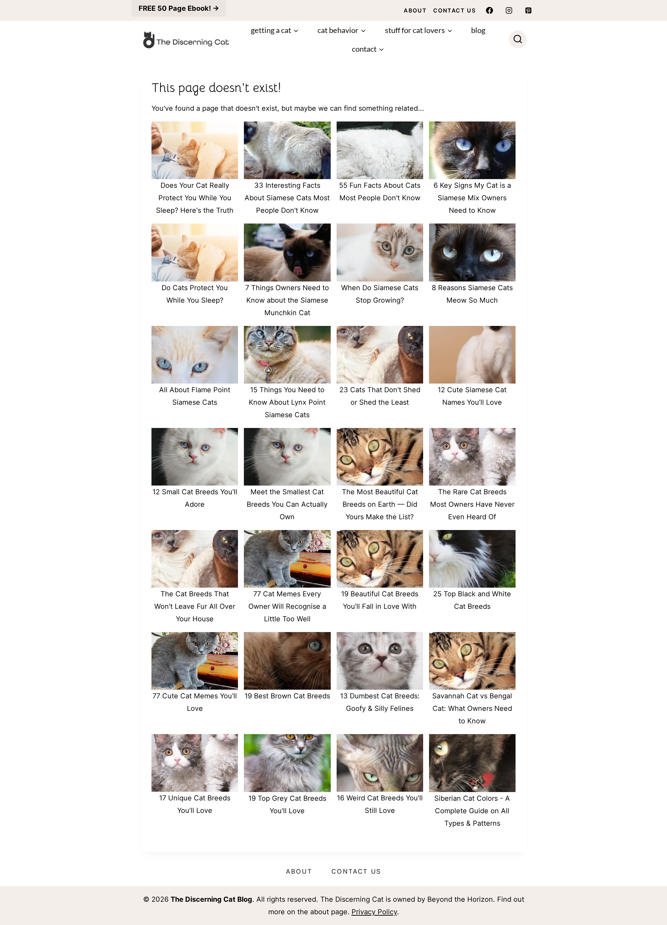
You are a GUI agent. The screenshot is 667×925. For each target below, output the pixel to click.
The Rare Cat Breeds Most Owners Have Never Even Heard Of (472, 504)
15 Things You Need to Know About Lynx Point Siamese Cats (287, 402)
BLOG (478, 30)
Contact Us (454, 10)
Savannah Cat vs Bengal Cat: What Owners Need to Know (472, 708)
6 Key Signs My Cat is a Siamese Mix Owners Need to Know (472, 198)
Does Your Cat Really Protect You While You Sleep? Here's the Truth (194, 198)
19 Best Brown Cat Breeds (287, 696)
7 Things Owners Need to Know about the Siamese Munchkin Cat (287, 300)
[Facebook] (489, 10)
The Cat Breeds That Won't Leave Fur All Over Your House (194, 606)
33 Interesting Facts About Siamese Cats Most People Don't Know (287, 198)
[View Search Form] (518, 39)
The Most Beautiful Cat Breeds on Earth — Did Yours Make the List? (380, 504)
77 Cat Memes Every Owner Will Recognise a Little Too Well (287, 606)
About (415, 10)
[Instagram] (509, 10)
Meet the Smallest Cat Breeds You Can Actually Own (287, 504)
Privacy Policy (374, 912)
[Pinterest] (528, 10)
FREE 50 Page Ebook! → (179, 8)
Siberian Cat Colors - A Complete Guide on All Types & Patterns (472, 810)
